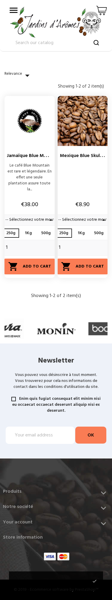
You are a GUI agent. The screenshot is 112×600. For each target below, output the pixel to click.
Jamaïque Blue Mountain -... (37, 156)
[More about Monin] (56, 329)
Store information (23, 537)
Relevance (18, 75)
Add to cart (29, 266)
